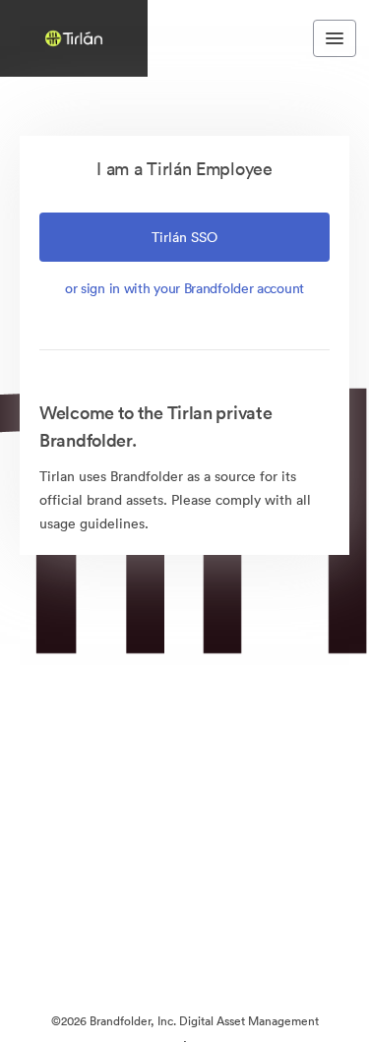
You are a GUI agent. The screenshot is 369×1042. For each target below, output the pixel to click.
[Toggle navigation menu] (334, 38)
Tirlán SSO (184, 237)
